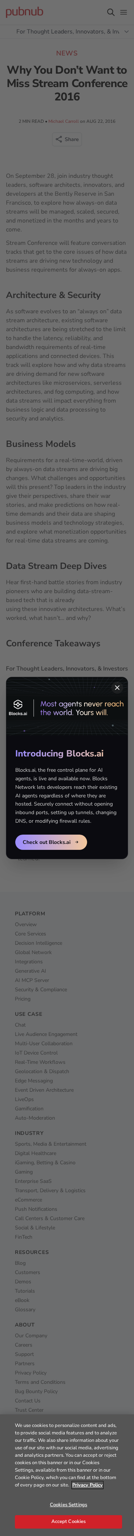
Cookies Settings (68, 1504)
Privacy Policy (87, 1485)
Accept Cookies (68, 1521)
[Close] (117, 688)
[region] (67, 1475)
